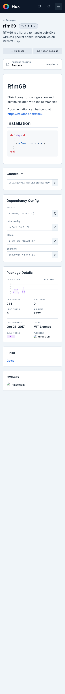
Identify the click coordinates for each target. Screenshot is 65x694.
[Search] (49, 6)
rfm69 (9, 26)
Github (10, 360)
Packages (11, 20)
